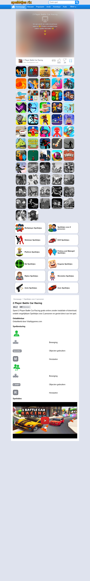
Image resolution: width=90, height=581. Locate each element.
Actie (49, 7)
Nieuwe (30, 7)
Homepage (20, 7)
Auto (65, 7)
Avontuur (57, 7)
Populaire (40, 7)
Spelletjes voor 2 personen (34, 299)
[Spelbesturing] (54, 61)
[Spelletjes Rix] (21, 2)
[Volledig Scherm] (70, 61)
